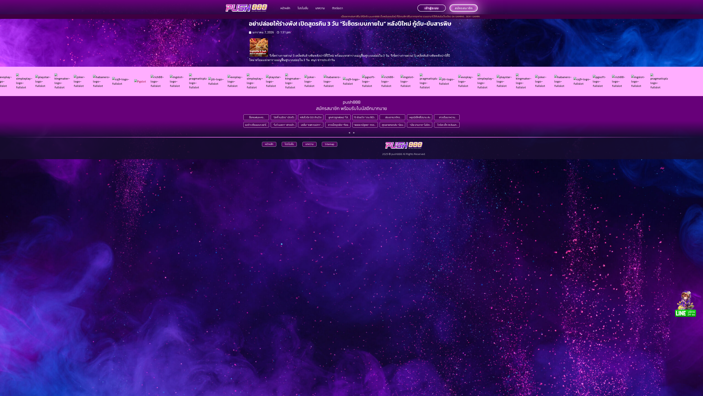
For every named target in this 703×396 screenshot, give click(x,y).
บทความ (320, 8)
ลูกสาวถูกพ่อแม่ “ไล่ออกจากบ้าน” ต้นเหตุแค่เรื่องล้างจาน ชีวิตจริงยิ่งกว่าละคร (338, 117)
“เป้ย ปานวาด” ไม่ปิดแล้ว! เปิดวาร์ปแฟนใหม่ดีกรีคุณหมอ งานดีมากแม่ (419, 125)
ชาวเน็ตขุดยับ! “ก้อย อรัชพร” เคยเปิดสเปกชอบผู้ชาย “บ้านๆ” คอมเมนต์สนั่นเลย (338, 125)
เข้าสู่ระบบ (432, 8)
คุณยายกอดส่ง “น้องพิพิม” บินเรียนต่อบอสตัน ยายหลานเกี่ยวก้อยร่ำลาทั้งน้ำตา (392, 125)
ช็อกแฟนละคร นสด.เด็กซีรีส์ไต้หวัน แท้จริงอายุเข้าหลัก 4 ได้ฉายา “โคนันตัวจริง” (256, 117)
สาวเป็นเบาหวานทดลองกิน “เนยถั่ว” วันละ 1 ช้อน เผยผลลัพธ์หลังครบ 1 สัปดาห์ (447, 117)
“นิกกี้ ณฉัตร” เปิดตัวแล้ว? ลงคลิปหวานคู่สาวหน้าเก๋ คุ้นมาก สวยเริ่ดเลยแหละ (283, 117)
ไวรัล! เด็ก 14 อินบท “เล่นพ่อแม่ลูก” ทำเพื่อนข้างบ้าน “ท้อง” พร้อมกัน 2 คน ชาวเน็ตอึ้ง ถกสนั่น (447, 125)
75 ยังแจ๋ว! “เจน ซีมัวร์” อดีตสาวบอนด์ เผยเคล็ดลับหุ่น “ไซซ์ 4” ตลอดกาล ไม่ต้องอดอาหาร (365, 117)
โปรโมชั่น (302, 8)
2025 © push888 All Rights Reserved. (403, 154)
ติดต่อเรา (337, 8)
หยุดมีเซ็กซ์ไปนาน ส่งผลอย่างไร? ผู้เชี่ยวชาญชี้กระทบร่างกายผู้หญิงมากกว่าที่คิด (419, 117)
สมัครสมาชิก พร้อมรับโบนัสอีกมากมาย (351, 108)
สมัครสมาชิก (464, 8)
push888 (351, 101)
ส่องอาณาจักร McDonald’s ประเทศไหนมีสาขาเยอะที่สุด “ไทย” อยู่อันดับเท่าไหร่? (392, 117)
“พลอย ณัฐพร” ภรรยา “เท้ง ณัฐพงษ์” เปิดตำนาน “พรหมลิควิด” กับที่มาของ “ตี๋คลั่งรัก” (365, 125)
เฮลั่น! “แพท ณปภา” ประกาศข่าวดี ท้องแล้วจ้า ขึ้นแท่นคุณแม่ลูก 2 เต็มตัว (311, 125)
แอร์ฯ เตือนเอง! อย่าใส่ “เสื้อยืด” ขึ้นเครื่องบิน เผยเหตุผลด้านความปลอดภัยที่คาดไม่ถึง (256, 125)
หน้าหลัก (285, 8)
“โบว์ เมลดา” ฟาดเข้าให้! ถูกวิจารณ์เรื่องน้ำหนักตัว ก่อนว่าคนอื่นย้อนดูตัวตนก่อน (283, 125)
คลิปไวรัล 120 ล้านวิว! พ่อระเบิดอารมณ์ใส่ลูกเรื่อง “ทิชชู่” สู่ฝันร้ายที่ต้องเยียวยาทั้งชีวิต (311, 117)
